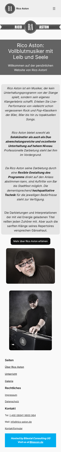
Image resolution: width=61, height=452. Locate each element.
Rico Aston (22, 8)
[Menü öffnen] (54, 8)
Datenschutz (12, 401)
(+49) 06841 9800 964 (22, 415)
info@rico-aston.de (21, 421)
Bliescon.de (36, 442)
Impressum (11, 394)
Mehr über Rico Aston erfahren (30, 241)
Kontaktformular (14, 428)
